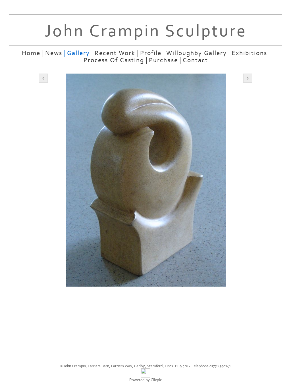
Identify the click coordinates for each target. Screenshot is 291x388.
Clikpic (156, 379)
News (53, 53)
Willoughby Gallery (196, 53)
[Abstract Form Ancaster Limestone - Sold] (145, 180)
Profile (150, 53)
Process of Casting (114, 60)
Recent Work (115, 53)
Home (31, 53)
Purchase (163, 60)
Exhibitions (249, 53)
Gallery (78, 53)
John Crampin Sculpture (146, 31)
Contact (195, 60)
